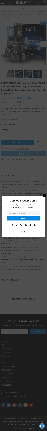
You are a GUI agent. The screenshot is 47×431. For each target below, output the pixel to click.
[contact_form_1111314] (42, 426)
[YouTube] (34, 225)
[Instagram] (25, 225)
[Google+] (21, 225)
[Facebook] (12, 225)
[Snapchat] (30, 225)
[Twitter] (16, 225)
